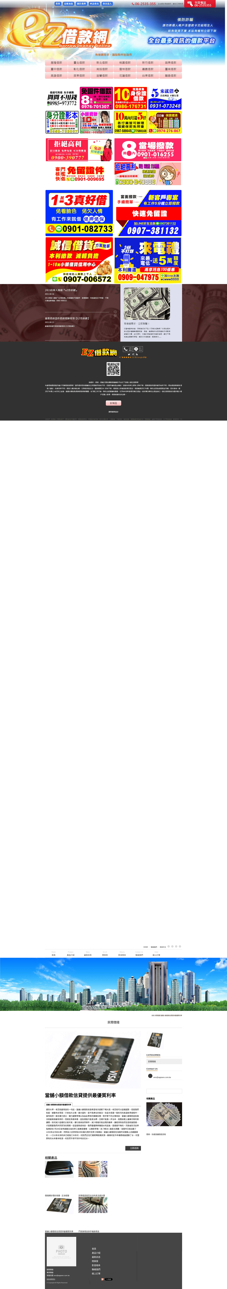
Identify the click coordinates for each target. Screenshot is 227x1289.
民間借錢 (152, 1062)
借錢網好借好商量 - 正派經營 (57, 1196)
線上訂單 (156, 953)
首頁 (54, 953)
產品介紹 (70, 953)
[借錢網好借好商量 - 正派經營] (59, 1177)
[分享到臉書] (173, 947)
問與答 (105, 953)
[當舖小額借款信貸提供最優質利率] (59, 1213)
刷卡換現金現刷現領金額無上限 (158, 1134)
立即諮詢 (134, 1148)
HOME (145, 947)
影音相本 (122, 953)
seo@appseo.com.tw (162, 1077)
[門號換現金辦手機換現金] (93, 1213)
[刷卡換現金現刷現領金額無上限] (164, 1117)
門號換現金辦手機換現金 (89, 1231)
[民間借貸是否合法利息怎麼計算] (93, 1177)
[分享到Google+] (176, 947)
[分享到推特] (169, 947)
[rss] (180, 947)
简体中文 (163, 947)
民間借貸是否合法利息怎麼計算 (92, 1196)
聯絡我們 (154, 947)
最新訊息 (88, 953)
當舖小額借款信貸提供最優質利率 (58, 1105)
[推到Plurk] (102, 1279)
